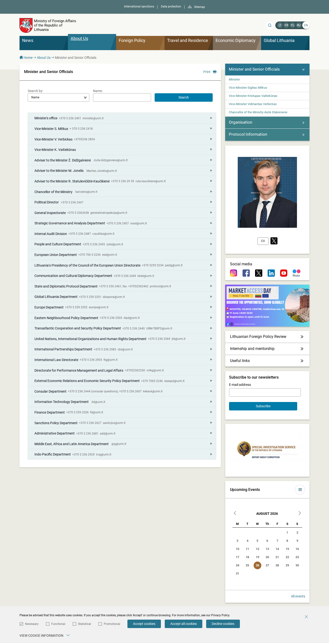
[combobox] (58, 97)
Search (183, 97)
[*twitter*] (273, 241)
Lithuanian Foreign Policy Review (258, 336)
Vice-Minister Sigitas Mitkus (248, 87)
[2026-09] (299, 513)
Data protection (171, 6)
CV (263, 241)
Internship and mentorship (252, 348)
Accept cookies (144, 624)
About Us (44, 58)
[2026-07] (235, 513)
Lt (280, 25)
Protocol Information (248, 134)
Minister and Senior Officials (254, 69)
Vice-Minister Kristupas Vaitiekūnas (253, 96)
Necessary (32, 624)
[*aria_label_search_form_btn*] (270, 25)
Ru (299, 25)
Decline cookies (223, 624)
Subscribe (263, 406)
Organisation (240, 122)
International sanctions (139, 6)
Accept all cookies (183, 624)
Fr (286, 25)
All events (298, 596)
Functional (58, 624)
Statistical (84, 624)
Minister (234, 79)
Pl (292, 25)
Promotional (112, 624)
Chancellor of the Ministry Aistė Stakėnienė (258, 112)
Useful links (240, 360)
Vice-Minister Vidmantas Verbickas (253, 104)
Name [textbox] (35, 97)
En (306, 25)
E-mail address (240, 385)
